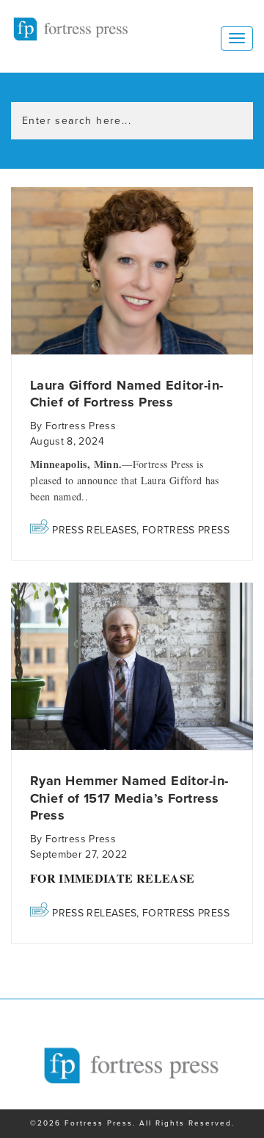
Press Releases (94, 530)
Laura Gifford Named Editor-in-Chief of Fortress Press (127, 393)
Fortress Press (186, 530)
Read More (132, 271)
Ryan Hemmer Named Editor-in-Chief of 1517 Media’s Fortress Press (129, 798)
